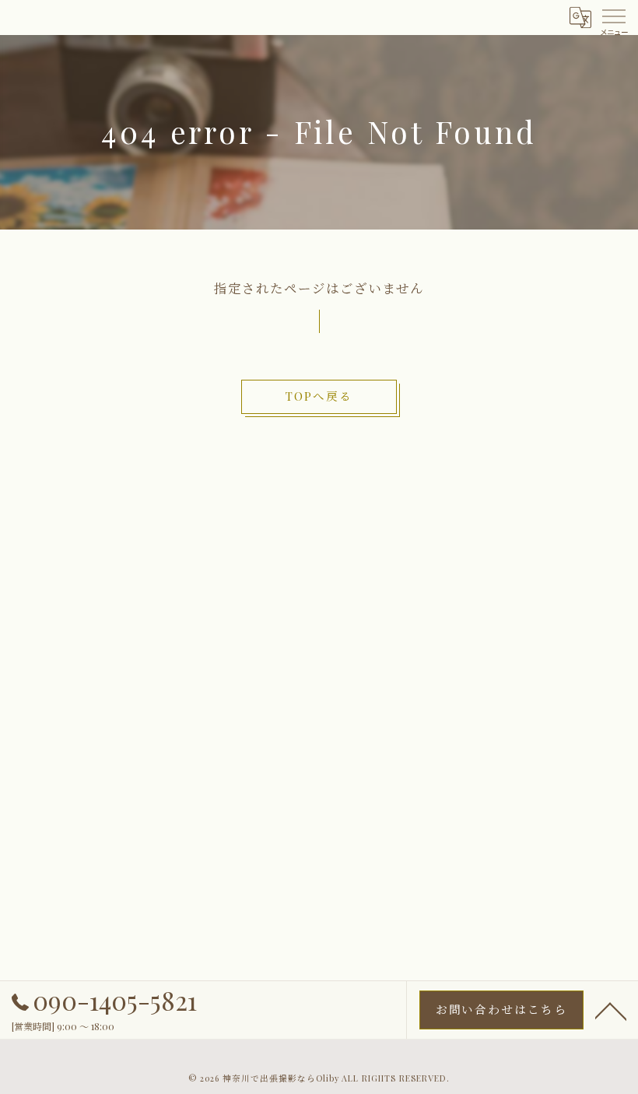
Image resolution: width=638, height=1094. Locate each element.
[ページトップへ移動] (610, 1010)
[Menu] (614, 15)
